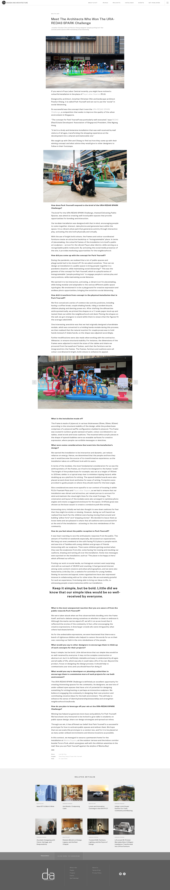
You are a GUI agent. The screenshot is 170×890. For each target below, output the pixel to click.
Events (72, 876)
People (72, 870)
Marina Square (70, 741)
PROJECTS (117, 3)
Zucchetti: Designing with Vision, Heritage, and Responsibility (46, 842)
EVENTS (141, 3)
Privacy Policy (96, 873)
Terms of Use (96, 870)
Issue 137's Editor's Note (45, 806)
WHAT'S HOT (92, 3)
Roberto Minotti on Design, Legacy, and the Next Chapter (72, 842)
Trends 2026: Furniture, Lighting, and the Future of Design (98, 842)
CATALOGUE (129, 3)
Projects (72, 873)
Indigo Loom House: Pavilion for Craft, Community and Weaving (124, 809)
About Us (95, 868)
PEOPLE (105, 3)
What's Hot (73, 868)
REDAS (115, 120)
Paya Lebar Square (82, 491)
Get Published (74, 878)
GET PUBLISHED (154, 3)
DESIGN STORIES (67, 803)
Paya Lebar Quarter (91, 94)
